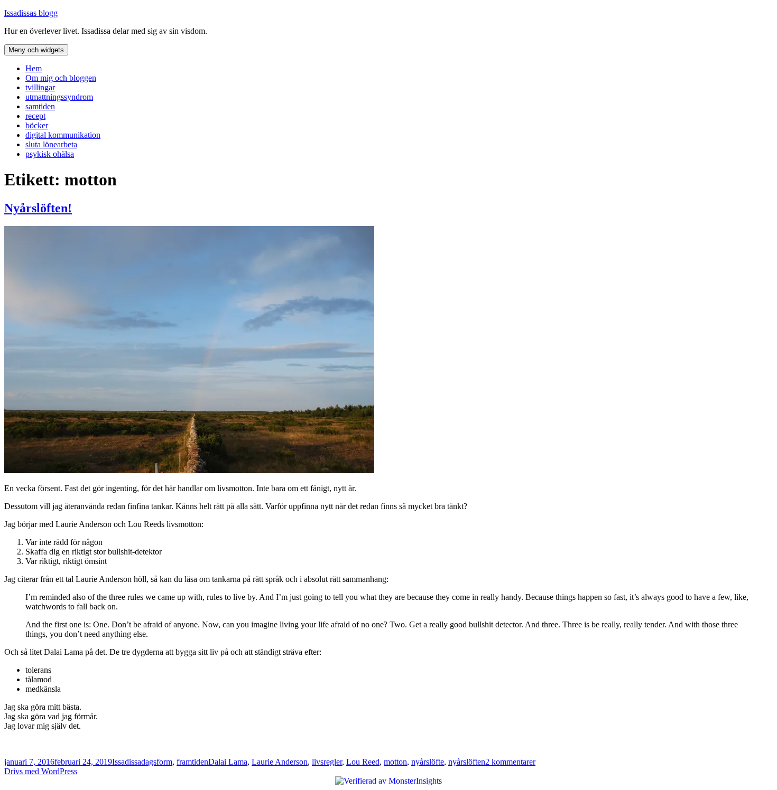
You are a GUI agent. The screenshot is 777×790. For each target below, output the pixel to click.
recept (35, 115)
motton (395, 761)
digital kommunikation (62, 134)
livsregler (327, 761)
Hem (33, 68)
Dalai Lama (227, 761)
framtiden (192, 761)
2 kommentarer (510, 761)
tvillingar (40, 87)
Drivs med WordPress (40, 771)
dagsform (156, 761)
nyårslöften (466, 761)
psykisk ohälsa (49, 153)
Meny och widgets (36, 50)
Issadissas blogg (31, 12)
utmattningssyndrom (59, 96)
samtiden (40, 106)
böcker (36, 125)
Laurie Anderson (280, 761)
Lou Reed (363, 761)
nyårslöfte (427, 761)
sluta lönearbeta (51, 144)
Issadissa (126, 761)
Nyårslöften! (38, 208)
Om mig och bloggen (60, 77)
